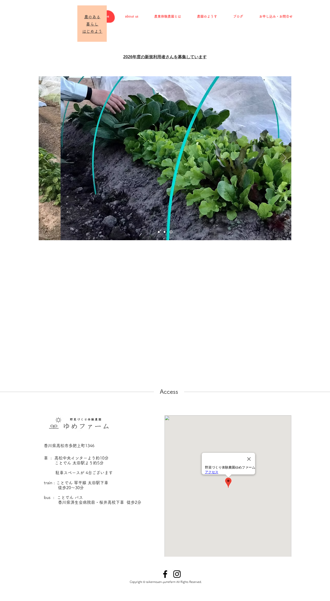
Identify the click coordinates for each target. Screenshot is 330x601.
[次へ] (284, 158)
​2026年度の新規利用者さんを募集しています (165, 57)
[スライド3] (171, 232)
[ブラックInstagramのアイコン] (177, 574)
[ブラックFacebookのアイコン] (165, 574)
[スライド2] (165, 232)
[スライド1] (159, 232)
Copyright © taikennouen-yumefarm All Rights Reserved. (166, 581)
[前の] (46, 158)
